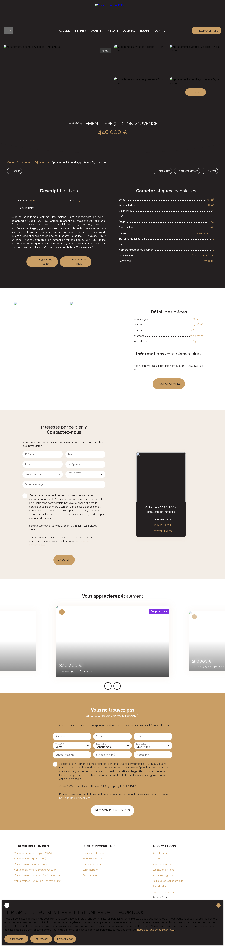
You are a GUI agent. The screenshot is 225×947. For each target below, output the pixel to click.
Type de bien (101, 744)
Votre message (34, 484)
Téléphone (74, 464)
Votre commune (35, 474)
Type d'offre (60, 744)
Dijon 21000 (42, 162)
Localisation (141, 744)
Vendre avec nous (94, 858)
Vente (10, 162)
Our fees (157, 858)
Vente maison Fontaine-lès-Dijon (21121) (37, 875)
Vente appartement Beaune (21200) (35, 869)
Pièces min (142, 754)
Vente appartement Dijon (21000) (33, 853)
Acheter (97, 30)
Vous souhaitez (74, 472)
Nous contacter (92, 875)
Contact (161, 30)
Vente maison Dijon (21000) (30, 858)
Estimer (80, 30)
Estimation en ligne (163, 869)
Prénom (30, 454)
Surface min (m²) (105, 754)
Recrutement (160, 853)
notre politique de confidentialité (155, 929)
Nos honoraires (161, 864)
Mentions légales (162, 875)
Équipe (144, 30)
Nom (71, 454)
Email (28, 464)
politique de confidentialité (74, 797)
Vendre (113, 30)
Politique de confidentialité (168, 880)
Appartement (24, 162)
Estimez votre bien (94, 853)
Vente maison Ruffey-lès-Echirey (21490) (38, 880)
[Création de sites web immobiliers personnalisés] (177, 897)
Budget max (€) (65, 754)
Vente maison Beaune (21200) (31, 864)
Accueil (64, 30)
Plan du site (159, 886)
